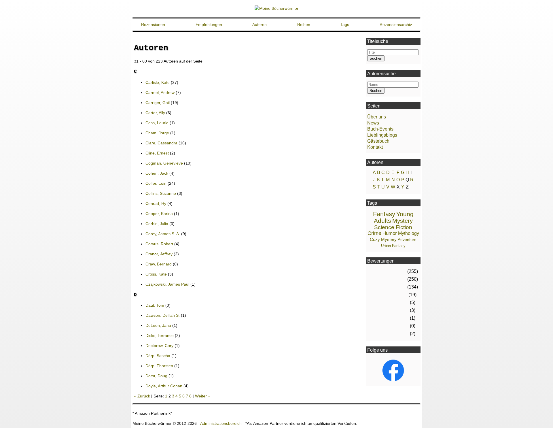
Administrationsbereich (221, 423)
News (373, 122)
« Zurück (142, 396)
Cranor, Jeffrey (159, 254)
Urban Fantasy (393, 246)
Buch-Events (380, 129)
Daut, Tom (154, 305)
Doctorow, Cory (159, 345)
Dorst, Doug (156, 376)
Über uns (376, 116)
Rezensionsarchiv (396, 24)
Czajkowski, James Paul (167, 284)
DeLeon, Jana (158, 325)
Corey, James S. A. (162, 233)
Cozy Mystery (383, 239)
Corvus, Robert (159, 244)
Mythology (408, 233)
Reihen (303, 24)
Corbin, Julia (156, 223)
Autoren (259, 24)
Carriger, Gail (157, 102)
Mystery (402, 221)
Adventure (407, 239)
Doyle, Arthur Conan (163, 386)
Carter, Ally (155, 112)
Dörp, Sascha (157, 355)
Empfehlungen (209, 24)
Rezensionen (153, 24)
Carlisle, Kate (157, 82)
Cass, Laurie (156, 122)
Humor (389, 233)
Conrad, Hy (155, 203)
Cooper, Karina (159, 213)
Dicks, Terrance (159, 335)
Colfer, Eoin (155, 183)
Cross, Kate (156, 274)
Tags (344, 24)
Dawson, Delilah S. (162, 315)
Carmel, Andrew (160, 92)
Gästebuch (378, 141)
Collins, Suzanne (160, 193)
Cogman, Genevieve (164, 163)
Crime (374, 233)
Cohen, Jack (156, 173)
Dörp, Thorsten (159, 365)
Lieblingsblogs (382, 135)
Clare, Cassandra (161, 143)
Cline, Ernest (157, 153)
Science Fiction (393, 227)
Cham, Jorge (157, 133)
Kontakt (375, 147)
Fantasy (384, 214)
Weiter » (202, 396)
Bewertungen (381, 261)
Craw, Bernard (158, 264)
